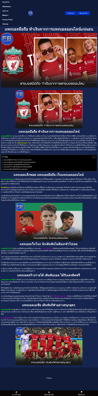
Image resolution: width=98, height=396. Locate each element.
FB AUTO (5, 2)
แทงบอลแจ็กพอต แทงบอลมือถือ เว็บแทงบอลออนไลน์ (19, 162)
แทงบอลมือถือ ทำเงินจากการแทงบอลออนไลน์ (17, 160)
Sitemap (5, 24)
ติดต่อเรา (5, 15)
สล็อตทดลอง (6, 6)
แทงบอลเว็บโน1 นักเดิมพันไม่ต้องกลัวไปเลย (16, 164)
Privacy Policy (7, 19)
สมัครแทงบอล (22, 143)
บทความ (5, 11)
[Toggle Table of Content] (93, 157)
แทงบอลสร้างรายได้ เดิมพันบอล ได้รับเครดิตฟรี (17, 167)
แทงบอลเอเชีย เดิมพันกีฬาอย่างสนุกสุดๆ (15, 169)
